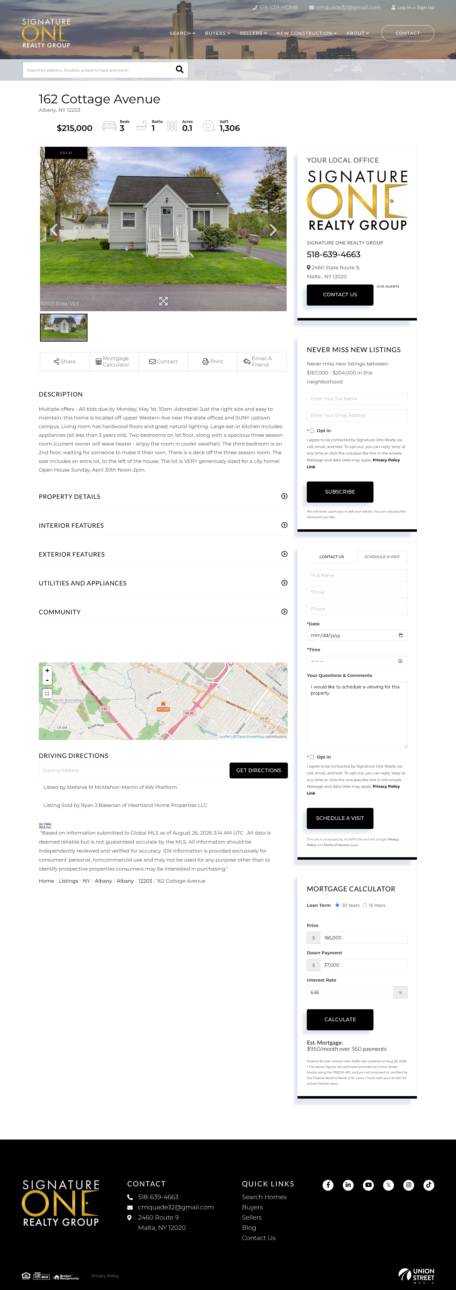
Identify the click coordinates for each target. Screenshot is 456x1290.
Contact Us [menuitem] (258, 1238)
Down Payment (324, 953)
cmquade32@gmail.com (348, 8)
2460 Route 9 (162, 1223)
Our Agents (388, 286)
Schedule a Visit (382, 557)
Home (46, 881)
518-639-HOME (278, 8)
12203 (145, 881)
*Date (313, 624)
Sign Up (425, 7)
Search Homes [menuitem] (264, 1197)
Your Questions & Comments (339, 675)
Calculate (340, 1020)
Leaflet (224, 736)
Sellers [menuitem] (252, 1217)
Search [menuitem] (180, 33)
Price (312, 925)
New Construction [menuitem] (304, 33)
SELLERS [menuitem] (251, 33)
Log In (403, 7)
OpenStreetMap (250, 736)
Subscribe (340, 492)
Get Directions (258, 770)
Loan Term (319, 905)
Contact (408, 33)
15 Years (377, 905)
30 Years (351, 905)
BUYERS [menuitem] (215, 33)
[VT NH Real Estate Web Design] (416, 1276)
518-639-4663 (333, 254)
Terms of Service (336, 845)
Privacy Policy (105, 1276)
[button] (179, 70)
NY (86, 881)
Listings (68, 881)
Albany (103, 881)
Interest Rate (321, 980)
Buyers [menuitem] (252, 1207)
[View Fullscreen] (47, 693)
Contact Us (340, 295)
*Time (313, 649)
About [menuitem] (355, 33)
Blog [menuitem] (249, 1228)
